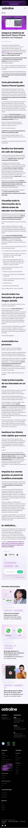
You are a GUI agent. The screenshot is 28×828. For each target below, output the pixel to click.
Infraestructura (4, 794)
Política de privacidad (13, 821)
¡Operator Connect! (5, 766)
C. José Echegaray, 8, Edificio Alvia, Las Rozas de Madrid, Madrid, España (19, 721)
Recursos (3, 807)
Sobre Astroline (4, 797)
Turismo (17, 767)
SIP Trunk (3, 777)
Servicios (17, 769)
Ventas (17, 755)
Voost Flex (3, 757)
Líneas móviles (4, 783)
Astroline (6, 819)
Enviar (20, 572)
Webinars (3, 809)
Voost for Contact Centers (6, 759)
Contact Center (18, 757)
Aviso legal (4, 821)
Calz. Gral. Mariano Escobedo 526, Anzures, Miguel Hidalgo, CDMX (20, 729)
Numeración (4, 775)
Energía (17, 771)
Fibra (2, 785)
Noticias (3, 805)
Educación (18, 765)
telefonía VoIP (5, 52)
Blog (2, 803)
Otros (17, 773)
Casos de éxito (4, 792)
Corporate (17, 759)
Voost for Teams (5, 755)
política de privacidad (19, 577)
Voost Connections (5, 761)
